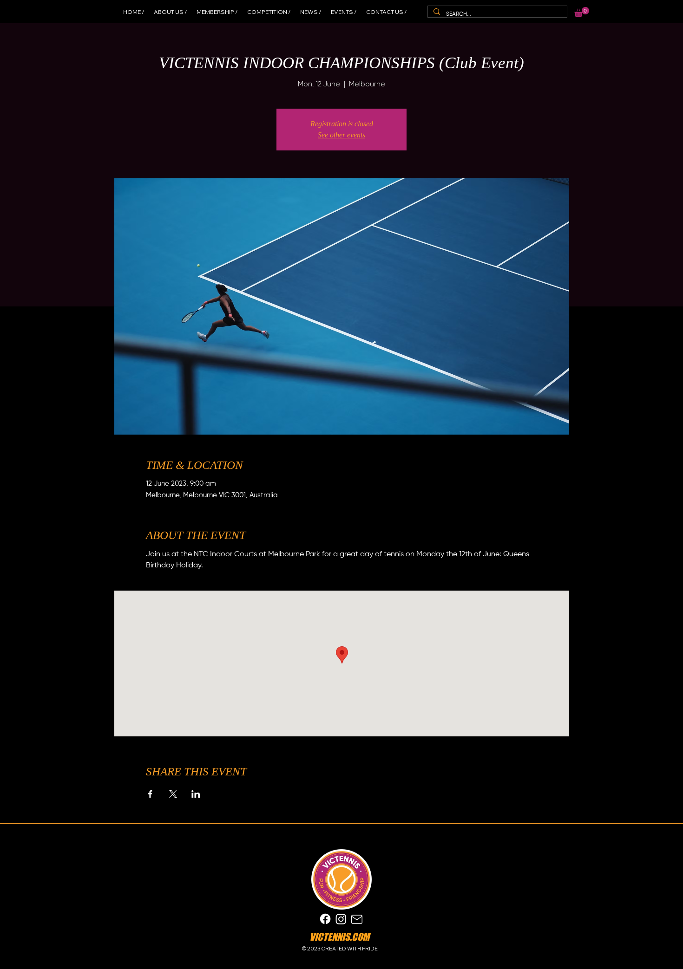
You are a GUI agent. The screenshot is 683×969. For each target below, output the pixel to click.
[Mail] (357, 919)
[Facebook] (325, 919)
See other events (341, 135)
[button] (581, 12)
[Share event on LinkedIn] (195, 794)
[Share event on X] (173, 794)
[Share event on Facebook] (150, 794)
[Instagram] (341, 919)
